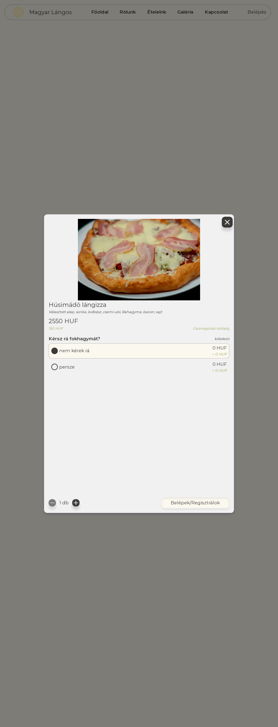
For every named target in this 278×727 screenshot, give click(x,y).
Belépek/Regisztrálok (195, 502)
